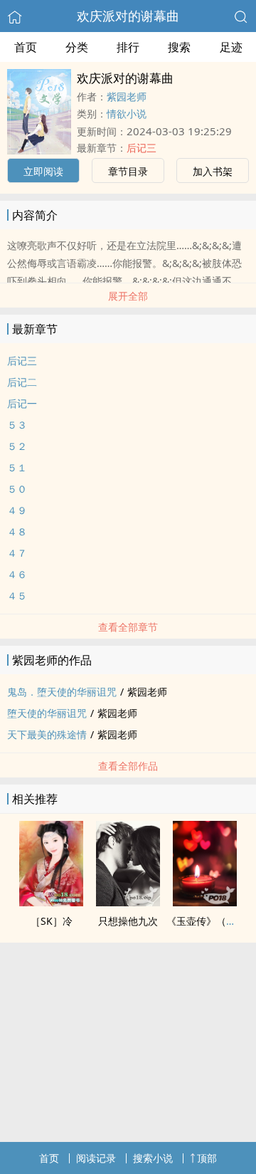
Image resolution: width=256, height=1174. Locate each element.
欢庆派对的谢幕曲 (128, 15)
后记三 (141, 147)
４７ (17, 553)
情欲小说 (126, 113)
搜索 (179, 47)
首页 (25, 47)
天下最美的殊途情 (47, 734)
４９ (17, 510)
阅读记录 (96, 1158)
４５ (17, 595)
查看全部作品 (128, 765)
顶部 (207, 1158)
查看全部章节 (128, 627)
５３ (17, 424)
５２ (17, 446)
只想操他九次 (128, 921)
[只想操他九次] (128, 902)
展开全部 (128, 296)
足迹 (231, 47)
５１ (17, 467)
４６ (17, 574)
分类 (76, 47)
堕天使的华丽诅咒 (47, 713)
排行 (128, 47)
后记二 (22, 382)
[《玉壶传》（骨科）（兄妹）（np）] (205, 902)
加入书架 (213, 171)
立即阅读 (43, 171)
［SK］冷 (52, 921)
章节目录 (128, 171)
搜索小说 (153, 1158)
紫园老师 (126, 96)
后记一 (22, 403)
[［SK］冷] (51, 902)
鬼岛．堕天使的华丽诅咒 (62, 691)
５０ (17, 489)
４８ (17, 531)
